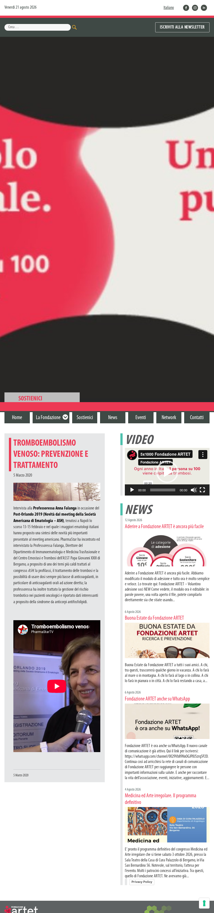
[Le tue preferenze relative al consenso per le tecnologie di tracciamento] (204, 903)
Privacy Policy (142, 882)
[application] (167, 472)
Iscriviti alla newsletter (182, 27)
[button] (167, 472)
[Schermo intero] (203, 490)
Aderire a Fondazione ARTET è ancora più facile (164, 527)
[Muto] (194, 490)
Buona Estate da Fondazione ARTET (154, 618)
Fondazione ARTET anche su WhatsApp (157, 699)
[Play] (132, 490)
